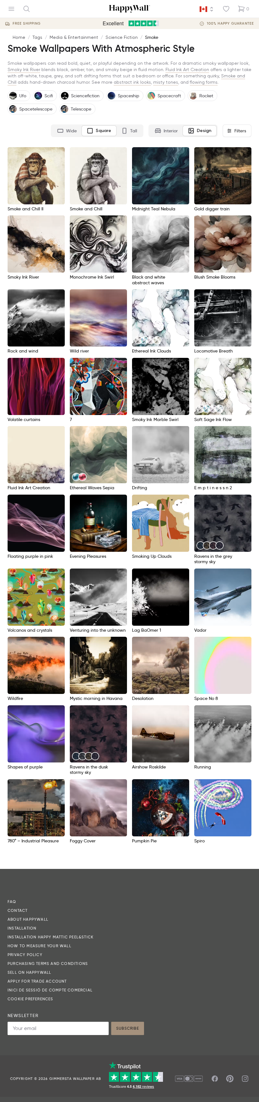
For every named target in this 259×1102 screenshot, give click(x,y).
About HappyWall (28, 919)
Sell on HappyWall (29, 972)
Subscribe (127, 1028)
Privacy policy (25, 954)
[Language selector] (206, 9)
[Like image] (57, 154)
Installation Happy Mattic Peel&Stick (50, 937)
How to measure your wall (39, 945)
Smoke (151, 37)
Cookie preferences (30, 999)
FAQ (12, 901)
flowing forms (204, 82)
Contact (17, 910)
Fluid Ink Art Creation (187, 69)
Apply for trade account (37, 981)
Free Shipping (27, 23)
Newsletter (23, 1015)
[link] (138, 340)
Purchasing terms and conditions (48, 963)
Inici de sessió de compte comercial (50, 990)
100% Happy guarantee (230, 23)
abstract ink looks (132, 82)
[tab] (67, 131)
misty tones (165, 82)
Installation (22, 928)
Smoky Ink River (24, 69)
